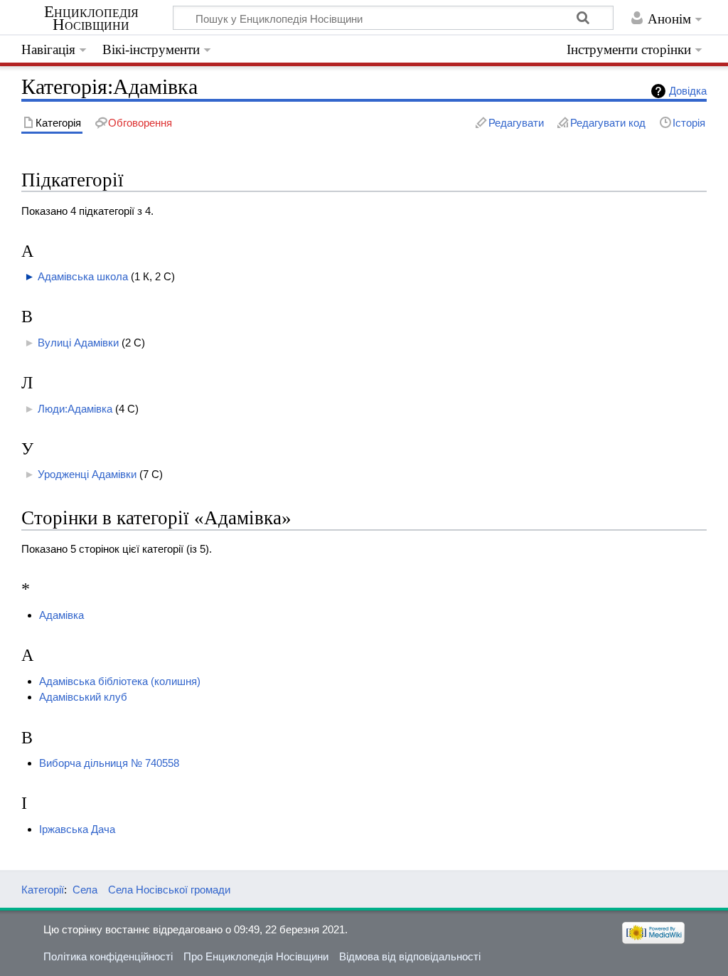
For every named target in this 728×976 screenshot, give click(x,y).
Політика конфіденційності (108, 956)
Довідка (688, 91)
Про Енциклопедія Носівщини (255, 956)
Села (85, 890)
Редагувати (516, 123)
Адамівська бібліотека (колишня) (119, 681)
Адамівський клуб (83, 697)
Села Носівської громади (169, 890)
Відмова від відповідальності (410, 956)
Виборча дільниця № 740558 (109, 763)
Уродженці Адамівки (87, 474)
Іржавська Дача (77, 829)
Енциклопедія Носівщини (91, 18)
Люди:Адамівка (75, 409)
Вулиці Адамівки (78, 342)
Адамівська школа (83, 276)
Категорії (42, 890)
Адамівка (61, 615)
